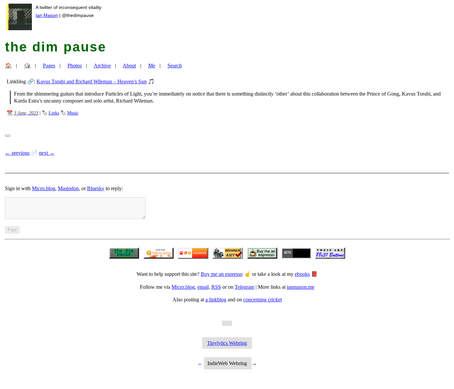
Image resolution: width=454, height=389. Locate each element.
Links (54, 113)
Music (72, 113)
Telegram (244, 287)
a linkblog (215, 299)
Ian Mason (47, 15)
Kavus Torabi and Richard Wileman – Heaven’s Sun (92, 81)
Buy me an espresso (222, 274)
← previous (17, 153)
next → (47, 153)
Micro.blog (43, 188)
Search (175, 65)
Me (151, 65)
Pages (49, 65)
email (203, 287)
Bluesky (95, 188)
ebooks (302, 274)
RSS (216, 287)
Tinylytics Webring (227, 343)
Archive (102, 65)
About (129, 65)
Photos (74, 65)
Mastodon (68, 188)
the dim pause (55, 46)
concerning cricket (262, 299)
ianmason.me (300, 287)
